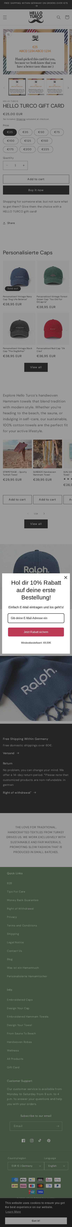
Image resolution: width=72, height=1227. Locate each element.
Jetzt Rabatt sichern (36, 632)
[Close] (66, 577)
